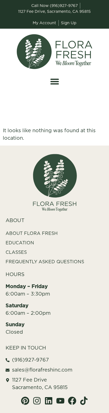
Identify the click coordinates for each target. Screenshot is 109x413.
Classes (16, 252)
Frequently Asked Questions (45, 262)
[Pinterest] (25, 401)
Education (20, 243)
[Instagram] (37, 401)
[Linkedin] (48, 401)
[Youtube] (60, 401)
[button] (54, 81)
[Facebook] (72, 401)
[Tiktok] (84, 401)
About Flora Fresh (32, 233)
